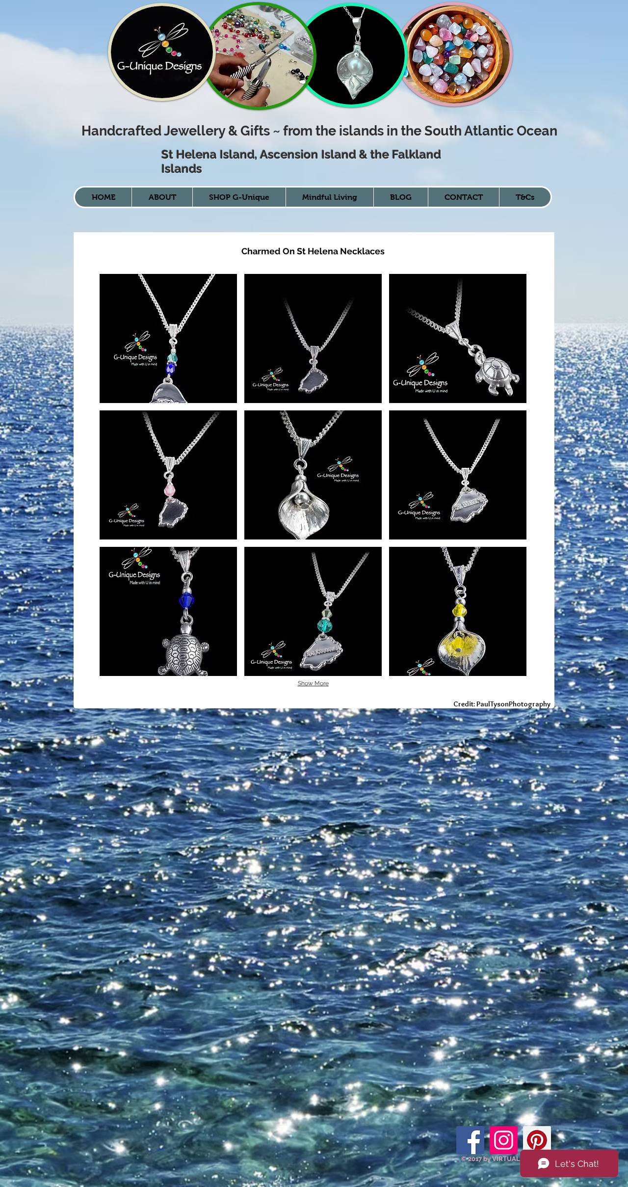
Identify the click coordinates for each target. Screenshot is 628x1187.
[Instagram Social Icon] (504, 1140)
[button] (168, 338)
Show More (313, 683)
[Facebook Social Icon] (470, 1140)
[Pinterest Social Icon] (537, 1140)
